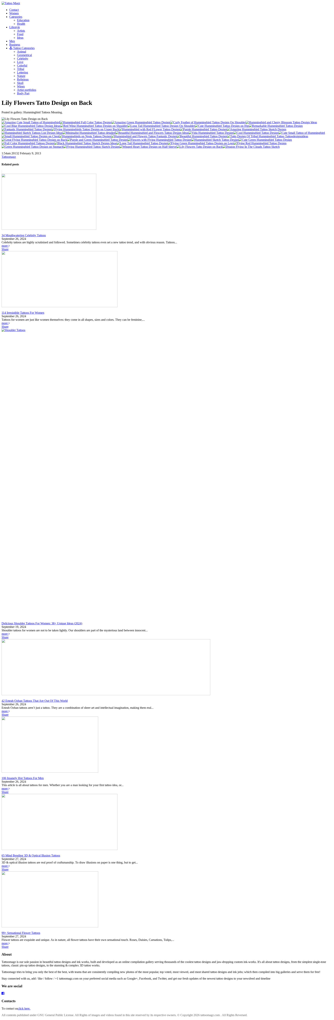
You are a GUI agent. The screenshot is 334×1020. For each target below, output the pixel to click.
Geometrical (24, 55)
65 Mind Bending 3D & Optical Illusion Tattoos (31, 855)
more (5, 245)
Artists (21, 30)
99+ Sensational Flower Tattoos (21, 933)
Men (12, 41)
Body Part (23, 93)
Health (21, 23)
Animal (21, 51)
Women (14, 13)
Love (20, 62)
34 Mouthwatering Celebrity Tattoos (24, 235)
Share (5, 249)
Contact (14, 9)
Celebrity (22, 58)
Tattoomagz (9, 156)
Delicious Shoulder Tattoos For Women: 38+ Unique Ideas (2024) (42, 623)
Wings (21, 86)
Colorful (22, 65)
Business (14, 44)
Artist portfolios (26, 89)
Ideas (20, 37)
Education (23, 20)
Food (20, 34)
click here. (24, 1008)
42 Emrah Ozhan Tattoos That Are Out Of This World (35, 700)
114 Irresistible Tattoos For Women (23, 312)
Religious (23, 79)
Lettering (22, 72)
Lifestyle (14, 27)
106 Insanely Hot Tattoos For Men (23, 778)
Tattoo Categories (23, 48)
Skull (20, 83)
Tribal (20, 69)
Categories (15, 16)
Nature (21, 76)
